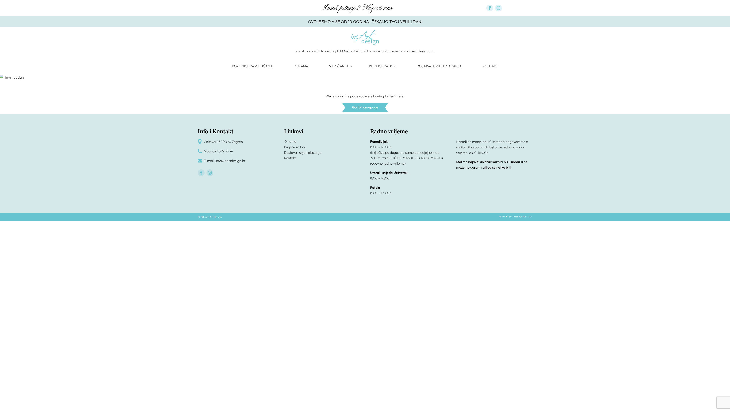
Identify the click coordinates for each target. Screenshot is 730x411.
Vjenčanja (338, 66)
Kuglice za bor (382, 66)
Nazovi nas (377, 8)
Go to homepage (365, 107)
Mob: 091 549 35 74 (218, 151)
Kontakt (490, 66)
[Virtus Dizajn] (515, 217)
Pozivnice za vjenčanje (253, 66)
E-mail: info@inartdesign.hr (224, 161)
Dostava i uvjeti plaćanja (439, 66)
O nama (301, 66)
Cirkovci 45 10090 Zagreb (223, 141)
